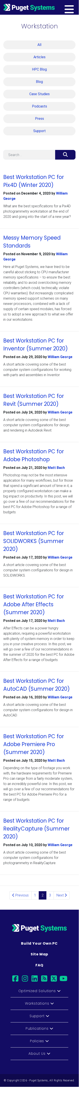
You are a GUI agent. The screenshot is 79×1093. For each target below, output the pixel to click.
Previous (21, 895)
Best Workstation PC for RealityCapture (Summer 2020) (36, 828)
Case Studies (39, 94)
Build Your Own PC (39, 943)
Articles (39, 57)
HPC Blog (39, 69)
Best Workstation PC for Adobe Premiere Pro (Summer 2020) (33, 744)
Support (39, 131)
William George (60, 357)
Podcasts (39, 106)
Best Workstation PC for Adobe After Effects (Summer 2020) (33, 604)
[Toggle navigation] (76, 7)
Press (39, 119)
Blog (39, 82)
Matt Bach (56, 468)
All (39, 45)
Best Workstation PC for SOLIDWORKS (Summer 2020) (33, 541)
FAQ (39, 965)
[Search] (65, 155)
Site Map (39, 954)
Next (60, 895)
